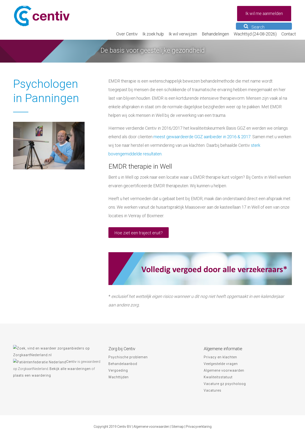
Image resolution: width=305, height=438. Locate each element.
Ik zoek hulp (153, 33)
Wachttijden (118, 377)
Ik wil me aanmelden (264, 13)
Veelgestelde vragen (221, 364)
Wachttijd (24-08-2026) (255, 33)
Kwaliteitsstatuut (218, 377)
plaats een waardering (32, 375)
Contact (288, 33)
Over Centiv (127, 33)
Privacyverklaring (199, 426)
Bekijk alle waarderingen (70, 369)
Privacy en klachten (220, 357)
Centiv (71, 362)
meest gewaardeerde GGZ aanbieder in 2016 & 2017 (202, 136)
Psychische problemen (128, 357)
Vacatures (212, 390)
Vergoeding (118, 370)
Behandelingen (215, 33)
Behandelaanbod (122, 364)
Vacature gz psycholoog (225, 384)
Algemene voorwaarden (224, 370)
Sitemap (177, 426)
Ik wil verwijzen (183, 33)
